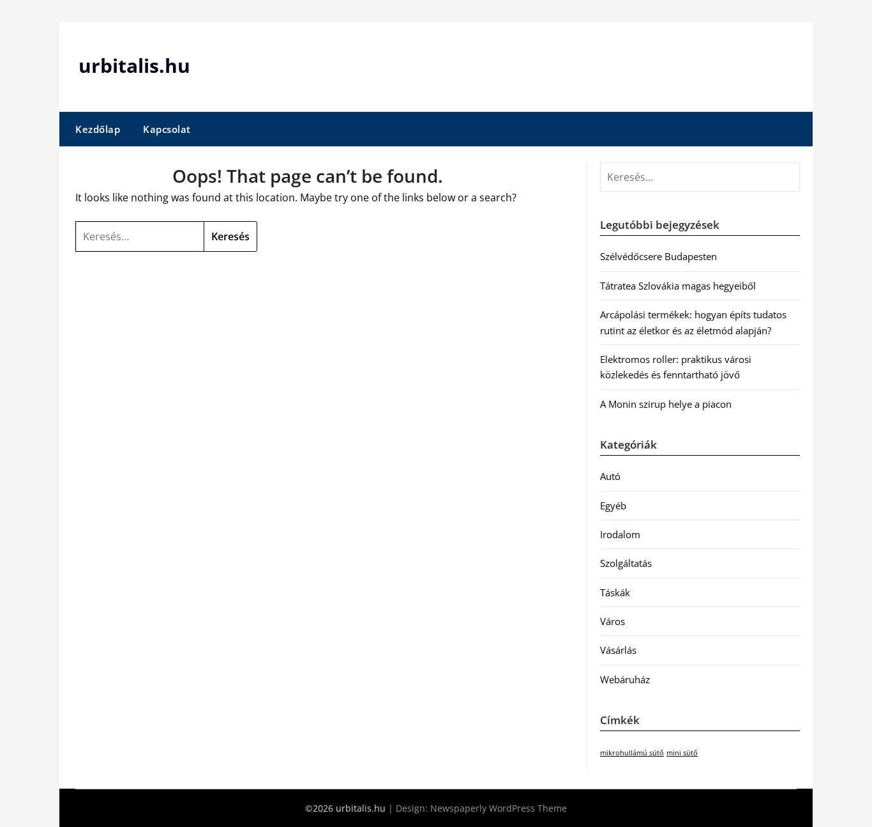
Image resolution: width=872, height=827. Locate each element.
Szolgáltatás (626, 563)
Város (612, 621)
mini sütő (682, 752)
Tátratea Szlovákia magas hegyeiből (678, 285)
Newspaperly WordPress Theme (498, 808)
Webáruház (625, 679)
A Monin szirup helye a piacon (666, 404)
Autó (610, 476)
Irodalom (620, 534)
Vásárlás (618, 650)
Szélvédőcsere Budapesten (658, 256)
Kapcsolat (167, 129)
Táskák (615, 592)
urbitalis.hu (134, 65)
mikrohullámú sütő (632, 752)
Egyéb (613, 505)
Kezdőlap (97, 129)
